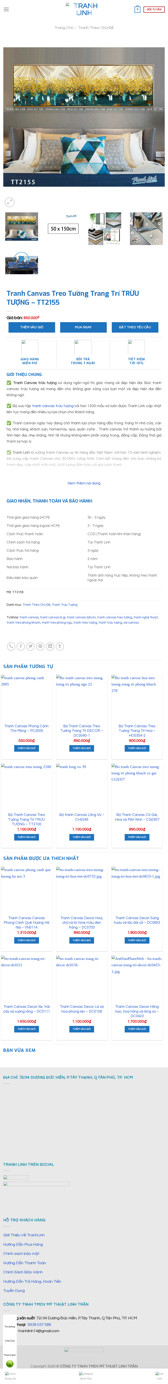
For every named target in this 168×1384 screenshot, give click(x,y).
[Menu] (6, 9)
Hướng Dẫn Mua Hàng (23, 1244)
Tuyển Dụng (14, 1291)
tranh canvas (28, 617)
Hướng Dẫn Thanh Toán (24, 1263)
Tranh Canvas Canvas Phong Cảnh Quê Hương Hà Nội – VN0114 (26, 922)
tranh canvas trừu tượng (53, 406)
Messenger (10, 1355)
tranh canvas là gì (52, 617)
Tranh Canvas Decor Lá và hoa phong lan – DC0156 (82, 1009)
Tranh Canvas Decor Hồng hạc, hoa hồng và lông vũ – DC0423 (137, 1011)
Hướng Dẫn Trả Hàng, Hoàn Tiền (32, 1281)
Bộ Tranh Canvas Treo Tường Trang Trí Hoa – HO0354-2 (137, 730)
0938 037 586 (39, 1325)
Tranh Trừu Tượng (64, 604)
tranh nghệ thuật (145, 617)
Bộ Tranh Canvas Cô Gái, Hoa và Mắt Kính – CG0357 (137, 817)
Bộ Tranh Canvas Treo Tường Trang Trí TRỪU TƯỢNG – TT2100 (26, 819)
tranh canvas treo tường (114, 617)
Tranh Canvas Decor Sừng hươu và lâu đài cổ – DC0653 (137, 920)
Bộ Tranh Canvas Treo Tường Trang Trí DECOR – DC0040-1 (81, 730)
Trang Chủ (63, 28)
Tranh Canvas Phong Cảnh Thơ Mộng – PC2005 (26, 728)
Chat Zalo (10, 1341)
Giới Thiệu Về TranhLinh (24, 1235)
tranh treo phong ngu (57, 622)
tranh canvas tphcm (81, 617)
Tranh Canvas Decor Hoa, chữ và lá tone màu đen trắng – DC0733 (81, 922)
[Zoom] (10, 202)
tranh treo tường (85, 622)
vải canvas (131, 622)
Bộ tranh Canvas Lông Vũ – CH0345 (81, 817)
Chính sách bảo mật (21, 1254)
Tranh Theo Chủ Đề (96, 28)
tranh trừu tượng (110, 622)
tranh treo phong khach (23, 622)
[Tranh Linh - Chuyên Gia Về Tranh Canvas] (84, 10)
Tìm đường (10, 1327)
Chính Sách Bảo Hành (23, 1272)
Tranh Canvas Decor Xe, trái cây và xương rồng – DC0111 (26, 1009)
